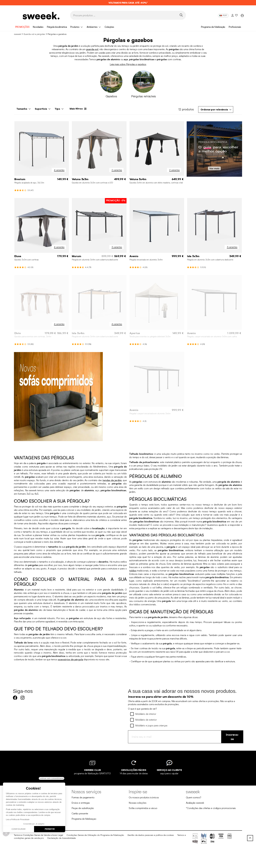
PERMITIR (50, 829)
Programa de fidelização (213, 27)
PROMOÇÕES (22, 27)
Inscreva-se (232, 737)
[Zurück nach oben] (250, 838)
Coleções (109, 27)
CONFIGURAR (18, 829)
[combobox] (215, 109)
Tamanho (21, 108)
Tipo (57, 108)
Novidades (38, 27)
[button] (6, 833)
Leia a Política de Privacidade (17, 819)
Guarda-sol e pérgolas (34, 34)
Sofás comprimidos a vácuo (143, 808)
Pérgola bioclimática (57, 27)
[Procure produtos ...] (181, 15)
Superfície (41, 108)
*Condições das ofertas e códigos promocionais (211, 808)
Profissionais (235, 27)
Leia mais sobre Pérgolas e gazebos (128, 64)
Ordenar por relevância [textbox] (214, 109)
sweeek (17, 34)
